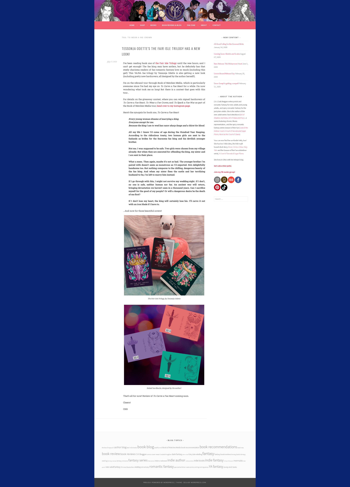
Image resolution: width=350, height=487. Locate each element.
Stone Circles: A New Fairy (237, 147)
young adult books (230, 467)
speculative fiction (180, 467)
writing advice (203, 467)
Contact (216, 25)
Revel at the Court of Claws (229, 134)
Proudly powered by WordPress (158, 482)
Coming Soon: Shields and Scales (227, 54)
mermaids (238, 460)
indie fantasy (214, 460)
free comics (151, 461)
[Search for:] (231, 199)
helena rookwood (161, 461)
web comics (190, 467)
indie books (199, 460)
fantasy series (138, 460)
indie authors (190, 461)
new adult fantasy (113, 467)
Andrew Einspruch (108, 448)
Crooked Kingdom (165, 454)
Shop (142, 25)
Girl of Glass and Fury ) (236, 118)
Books (153, 25)
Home (131, 25)
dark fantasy (177, 454)
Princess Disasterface (127, 467)
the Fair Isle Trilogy (165, 63)
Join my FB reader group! (224, 172)
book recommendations (218, 446)
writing (196, 467)
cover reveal (155, 454)
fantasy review (112, 461)
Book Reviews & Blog (171, 25)
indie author (176, 460)
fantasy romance (122, 461)
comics (149, 454)
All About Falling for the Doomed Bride (229, 44)
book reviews (127, 454)
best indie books (132, 448)
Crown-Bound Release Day (224, 73)
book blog (145, 446)
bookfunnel (158, 448)
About (204, 25)
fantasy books (235, 454)
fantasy (208, 453)
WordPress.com (198, 482)
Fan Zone (191, 25)
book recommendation (190, 447)
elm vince (185, 454)
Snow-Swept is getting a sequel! (226, 83)
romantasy (145, 467)
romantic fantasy (161, 466)
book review (111, 453)
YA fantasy (216, 466)
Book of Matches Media (171, 447)
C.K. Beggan (141, 454)
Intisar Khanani (228, 461)
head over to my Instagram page (173, 105)
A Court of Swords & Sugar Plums (231, 153)
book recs (240, 448)
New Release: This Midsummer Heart (228, 63)
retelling (137, 467)
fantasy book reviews (223, 454)
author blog (120, 447)
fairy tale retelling (195, 454)
